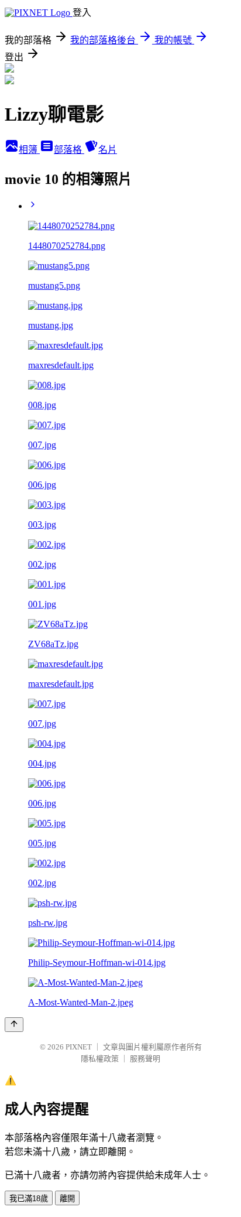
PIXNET (79, 1046)
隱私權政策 (100, 1058)
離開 (67, 1198)
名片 (107, 150)
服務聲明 (145, 1058)
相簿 (29, 150)
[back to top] (14, 1024)
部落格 (69, 150)
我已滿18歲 (28, 1198)
